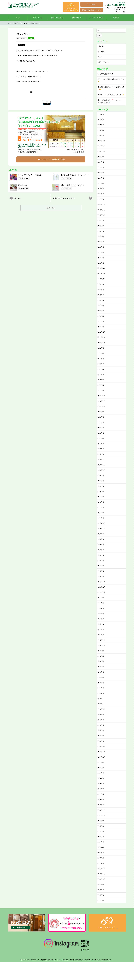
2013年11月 (101, 810)
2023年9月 (101, 220)
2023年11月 (101, 210)
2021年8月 (101, 353)
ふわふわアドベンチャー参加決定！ (30, 175)
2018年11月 (101, 528)
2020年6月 (101, 428)
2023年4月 (101, 247)
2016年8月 (101, 656)
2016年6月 (101, 667)
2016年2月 (101, 688)
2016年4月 (101, 677)
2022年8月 (101, 289)
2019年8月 (101, 481)
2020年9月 (101, 412)
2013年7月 (101, 831)
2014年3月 (101, 789)
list (46, 101)
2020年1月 (101, 454)
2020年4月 (101, 438)
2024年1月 (101, 199)
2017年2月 (101, 629)
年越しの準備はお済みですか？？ (72, 185)
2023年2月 (101, 258)
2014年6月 (101, 773)
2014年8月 (101, 762)
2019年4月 (101, 502)
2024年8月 (101, 162)
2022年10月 (101, 279)
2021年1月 (101, 390)
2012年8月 (101, 890)
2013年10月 (101, 815)
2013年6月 (101, 836)
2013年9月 (101, 821)
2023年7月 (101, 231)
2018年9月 (101, 539)
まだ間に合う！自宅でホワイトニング (109, 94)
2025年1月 (101, 135)
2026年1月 (101, 114)
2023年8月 (101, 226)
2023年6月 (101, 236)
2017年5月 (101, 619)
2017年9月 (101, 597)
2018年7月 (101, 550)
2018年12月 (101, 523)
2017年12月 (101, 582)
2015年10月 (101, 709)
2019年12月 (101, 459)
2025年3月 (101, 130)
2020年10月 (101, 406)
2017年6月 (101, 613)
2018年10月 (101, 534)
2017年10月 (101, 592)
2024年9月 (101, 157)
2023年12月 (101, 204)
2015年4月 (101, 730)
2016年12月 (101, 640)
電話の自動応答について (90, 10)
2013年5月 (101, 842)
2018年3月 (101, 566)
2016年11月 (101, 645)
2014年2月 (101, 794)
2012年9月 (101, 884)
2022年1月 (101, 327)
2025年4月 (101, 125)
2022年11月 (101, 273)
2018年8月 (101, 544)
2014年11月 (101, 752)
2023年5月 (101, 242)
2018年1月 (101, 576)
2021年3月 (101, 380)
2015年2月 (101, 741)
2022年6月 (101, 300)
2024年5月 (101, 178)
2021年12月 (101, 332)
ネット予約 (91, 4)
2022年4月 (101, 311)
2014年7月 (101, 767)
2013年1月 (101, 863)
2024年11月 (101, 146)
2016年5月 (101, 672)
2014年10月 (101, 757)
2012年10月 (101, 879)
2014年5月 (101, 778)
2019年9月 (101, 475)
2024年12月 (101, 141)
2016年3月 (101, 682)
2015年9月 (101, 714)
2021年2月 (101, 385)
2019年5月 (101, 497)
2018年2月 (101, 571)
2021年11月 (101, 337)
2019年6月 (101, 491)
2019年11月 (101, 465)
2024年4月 (101, 183)
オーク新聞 (101, 51)
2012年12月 (101, 868)
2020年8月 (101, 417)
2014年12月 (101, 746)
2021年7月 (101, 358)
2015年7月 (101, 725)
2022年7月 (101, 295)
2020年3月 (101, 443)
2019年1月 (101, 518)
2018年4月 (101, 560)
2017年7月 (101, 608)
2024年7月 (101, 167)
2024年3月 (101, 188)
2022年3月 (101, 316)
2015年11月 (101, 704)
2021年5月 (101, 369)
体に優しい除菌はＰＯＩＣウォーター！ (75, 175)
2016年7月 (101, 661)
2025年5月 (101, 119)
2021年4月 (101, 374)
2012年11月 (101, 874)
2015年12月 (101, 698)
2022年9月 (101, 284)
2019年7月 (101, 486)
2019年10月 (101, 470)
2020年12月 (101, 396)
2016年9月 (101, 651)
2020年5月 (101, 433)
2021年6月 (101, 364)
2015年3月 (101, 736)
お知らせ (31, 38)
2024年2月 (101, 194)
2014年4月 (101, 783)
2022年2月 (101, 321)
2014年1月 (101, 799)
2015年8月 (101, 720)
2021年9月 (101, 348)
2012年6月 (101, 900)
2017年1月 (101, 635)
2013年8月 (101, 826)
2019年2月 (101, 512)
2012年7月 (101, 895)
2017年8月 (101, 603)
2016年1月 (101, 693)
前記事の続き (22, 185)
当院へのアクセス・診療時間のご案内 (51, 159)
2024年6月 (101, 173)
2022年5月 (101, 305)
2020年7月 (101, 422)
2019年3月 (101, 507)
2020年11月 (101, 401)
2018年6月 (101, 555)
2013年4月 (101, 847)
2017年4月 (101, 624)
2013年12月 (101, 805)
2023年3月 (101, 252)
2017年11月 (101, 587)
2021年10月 (101, 343)
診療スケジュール (103, 62)
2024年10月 (101, 151)
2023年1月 (101, 263)
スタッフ (100, 57)
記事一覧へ (51, 208)
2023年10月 (101, 215)
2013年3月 (101, 852)
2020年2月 (101, 449)
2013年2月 (101, 858)
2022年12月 (101, 268)
